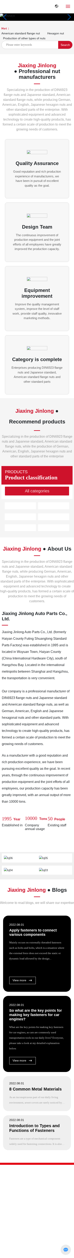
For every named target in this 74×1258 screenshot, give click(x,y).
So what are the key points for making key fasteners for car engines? (35, 1014)
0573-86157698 (37, 1212)
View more (19, 980)
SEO (48, 1252)
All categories (37, 491)
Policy (57, 1252)
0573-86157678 (14, 1207)
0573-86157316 (14, 1212)
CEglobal (36, 1252)
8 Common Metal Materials (35, 1089)
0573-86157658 (37, 1207)
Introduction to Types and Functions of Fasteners (34, 1128)
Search (65, 45)
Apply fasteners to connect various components (33, 932)
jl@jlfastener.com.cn (26, 1218)
